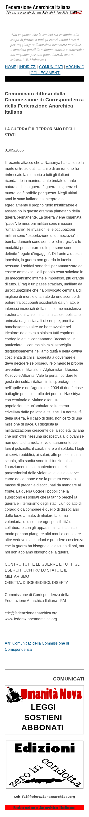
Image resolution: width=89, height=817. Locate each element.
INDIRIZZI (27, 67)
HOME (10, 67)
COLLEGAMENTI (46, 73)
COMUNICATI (51, 67)
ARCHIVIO (75, 67)
